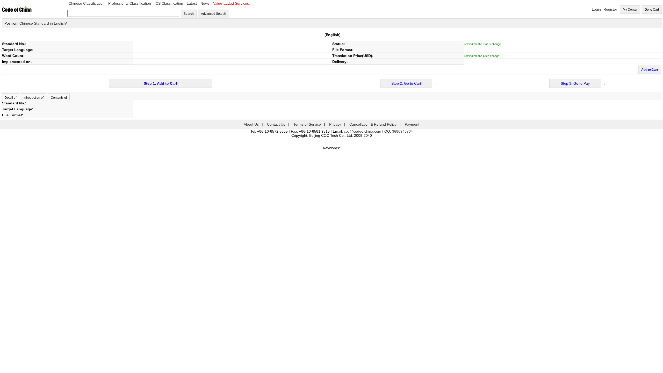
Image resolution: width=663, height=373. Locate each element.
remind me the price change (481, 56)
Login (596, 9)
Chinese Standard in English (42, 23)
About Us (251, 124)
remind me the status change (482, 44)
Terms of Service (307, 124)
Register (610, 9)
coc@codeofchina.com (362, 131)
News (205, 3)
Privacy (335, 124)
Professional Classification (129, 3)
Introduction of (34, 97)
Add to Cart (649, 69)
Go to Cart (652, 9)
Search (189, 14)
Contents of (59, 97)
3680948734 (402, 131)
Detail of (10, 97)
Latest (192, 3)
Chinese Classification (87, 3)
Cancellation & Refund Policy (373, 124)
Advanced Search (213, 14)
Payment (412, 124)
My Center (630, 9)
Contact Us (276, 124)
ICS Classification (169, 3)
